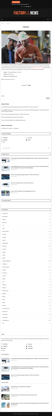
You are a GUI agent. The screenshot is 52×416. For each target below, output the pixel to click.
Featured (26, 246)
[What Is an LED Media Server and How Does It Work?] (5, 185)
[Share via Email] (29, 85)
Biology (26, 219)
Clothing (26, 234)
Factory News (26, 243)
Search (2, 96)
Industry (26, 269)
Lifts (26, 281)
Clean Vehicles (26, 231)
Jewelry (26, 275)
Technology (26, 314)
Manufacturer (26, 290)
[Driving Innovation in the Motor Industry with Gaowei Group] (5, 397)
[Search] (50, 19)
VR (26, 323)
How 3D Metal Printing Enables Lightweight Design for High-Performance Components (19, 107)
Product (26, 305)
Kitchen (26, 278)
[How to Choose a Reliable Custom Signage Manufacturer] (5, 193)
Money (26, 296)
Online (26, 302)
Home (2, 23)
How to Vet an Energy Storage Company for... (20, 4)
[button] (21, 2)
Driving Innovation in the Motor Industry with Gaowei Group (24, 395)
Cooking (26, 237)
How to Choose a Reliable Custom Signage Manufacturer (13, 120)
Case (26, 228)
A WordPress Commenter (6, 128)
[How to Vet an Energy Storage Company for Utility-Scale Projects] (5, 176)
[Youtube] (26, 6)
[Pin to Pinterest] (28, 85)
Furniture (26, 249)
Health (26, 258)
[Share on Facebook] (25, 85)
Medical (26, 293)
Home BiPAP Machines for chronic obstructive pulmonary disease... (25, 2)
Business (26, 222)
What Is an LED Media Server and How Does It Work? (12, 117)
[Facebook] (21, 6)
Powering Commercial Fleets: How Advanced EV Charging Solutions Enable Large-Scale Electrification (30, 403)
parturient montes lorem (37, 67)
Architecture (26, 213)
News (26, 299)
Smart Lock (26, 311)
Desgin (26, 240)
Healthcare (26, 264)
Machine (26, 287)
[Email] (28, 6)
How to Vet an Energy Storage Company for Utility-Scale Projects (15, 114)
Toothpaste (26, 317)
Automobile (26, 216)
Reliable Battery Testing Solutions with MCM (20, 386)
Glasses (26, 252)
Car (26, 225)
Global (26, 255)
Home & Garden (26, 267)
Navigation (16, 128)
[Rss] (30, 6)
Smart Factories (26, 308)
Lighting (26, 284)
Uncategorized (26, 320)
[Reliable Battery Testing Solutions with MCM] (5, 388)
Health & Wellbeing (26, 261)
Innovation (26, 272)
